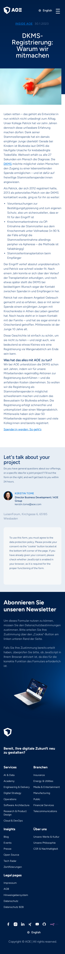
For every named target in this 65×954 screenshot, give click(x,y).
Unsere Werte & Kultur (46, 836)
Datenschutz (11, 901)
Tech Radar (10, 861)
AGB (6, 888)
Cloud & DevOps (13, 820)
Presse (7, 848)
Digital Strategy (12, 793)
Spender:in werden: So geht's (22, 429)
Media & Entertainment (46, 787)
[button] (57, 11)
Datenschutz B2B (14, 907)
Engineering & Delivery (17, 787)
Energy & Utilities (43, 781)
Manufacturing (41, 793)
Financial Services (43, 805)
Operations (10, 799)
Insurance (39, 775)
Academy (9, 781)
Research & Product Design (15, 813)
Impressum (10, 882)
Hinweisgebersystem (16, 895)
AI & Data (9, 775)
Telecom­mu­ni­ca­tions (45, 811)
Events (8, 842)
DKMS (8, 164)
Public (36, 799)
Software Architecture (16, 805)
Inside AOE (24, 23)
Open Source (11, 854)
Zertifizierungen (13, 867)
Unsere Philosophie (44, 842)
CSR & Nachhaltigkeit (45, 848)
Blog (6, 836)
